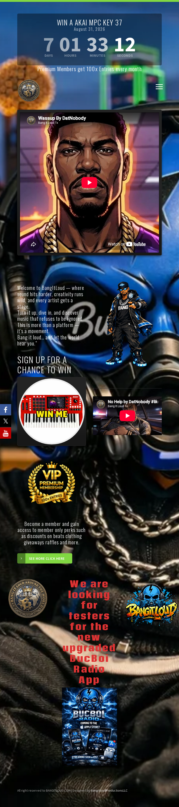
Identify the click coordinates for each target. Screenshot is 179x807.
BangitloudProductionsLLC (109, 790)
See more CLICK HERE (47, 558)
